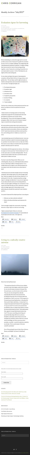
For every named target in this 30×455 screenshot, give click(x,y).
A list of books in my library (8, 409)
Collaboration (20, 28)
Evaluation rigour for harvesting (14, 22)
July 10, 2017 (3, 25)
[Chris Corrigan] (14, 3)
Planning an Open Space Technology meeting (12, 416)
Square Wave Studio (24, 452)
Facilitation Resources (6, 411)
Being (2, 248)
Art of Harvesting (5, 28)
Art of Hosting (13, 28)
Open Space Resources (6, 413)
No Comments (4, 249)
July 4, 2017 (3, 245)
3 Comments (4, 31)
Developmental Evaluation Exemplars (10, 212)
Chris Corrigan (6, 27)
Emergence (6, 248)
